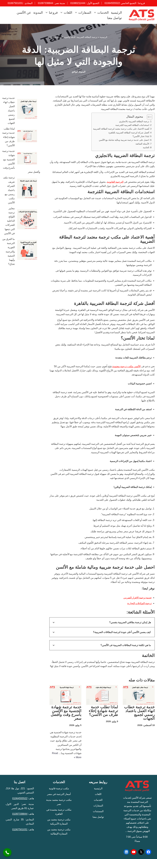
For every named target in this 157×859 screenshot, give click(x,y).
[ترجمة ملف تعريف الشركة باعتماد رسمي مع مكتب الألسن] (27, 189)
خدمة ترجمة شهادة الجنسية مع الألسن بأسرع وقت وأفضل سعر (66, 712)
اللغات (98, 794)
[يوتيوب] (133, 852)
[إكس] (141, 852)
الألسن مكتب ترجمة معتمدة (126, 366)
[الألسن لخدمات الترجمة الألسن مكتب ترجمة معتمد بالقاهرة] (141, 15)
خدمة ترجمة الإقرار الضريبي (137, 597)
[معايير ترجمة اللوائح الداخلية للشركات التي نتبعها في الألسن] (27, 219)
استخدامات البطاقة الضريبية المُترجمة (132, 125)
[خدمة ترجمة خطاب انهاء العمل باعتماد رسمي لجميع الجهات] (27, 109)
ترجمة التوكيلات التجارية (139, 603)
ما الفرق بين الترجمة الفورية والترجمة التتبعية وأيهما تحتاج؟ (8, 251)
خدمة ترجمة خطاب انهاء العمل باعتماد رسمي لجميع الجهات (139, 712)
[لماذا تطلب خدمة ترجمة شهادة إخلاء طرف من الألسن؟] (27, 136)
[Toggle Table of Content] (148, 117)
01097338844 (45, 3)
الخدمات (98, 800)
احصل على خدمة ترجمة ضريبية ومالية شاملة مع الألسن (124, 140)
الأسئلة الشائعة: (142, 144)
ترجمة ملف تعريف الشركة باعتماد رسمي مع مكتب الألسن (9, 190)
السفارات (98, 805)
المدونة (38, 12)
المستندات (98, 811)
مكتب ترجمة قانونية (59, 788)
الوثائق (75, 71)
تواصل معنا (114, 18)
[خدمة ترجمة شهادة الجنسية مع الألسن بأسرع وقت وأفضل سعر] (27, 159)
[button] (95, 12)
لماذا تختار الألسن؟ (141, 136)
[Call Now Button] (7, 852)
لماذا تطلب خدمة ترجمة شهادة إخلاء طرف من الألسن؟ (103, 711)
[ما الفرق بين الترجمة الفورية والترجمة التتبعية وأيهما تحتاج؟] (27, 250)
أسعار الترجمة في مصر (59, 794)
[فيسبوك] (148, 852)
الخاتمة (146, 147)
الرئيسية (116, 12)
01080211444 (77, 3)
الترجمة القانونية (115, 182)
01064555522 (112, 3)
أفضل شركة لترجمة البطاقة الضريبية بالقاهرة (129, 132)
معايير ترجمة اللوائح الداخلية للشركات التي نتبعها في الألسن (9, 221)
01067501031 (15, 3)
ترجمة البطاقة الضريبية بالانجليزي (134, 121)
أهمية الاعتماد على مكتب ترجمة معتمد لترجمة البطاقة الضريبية (121, 129)
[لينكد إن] (126, 852)
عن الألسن (24, 12)
